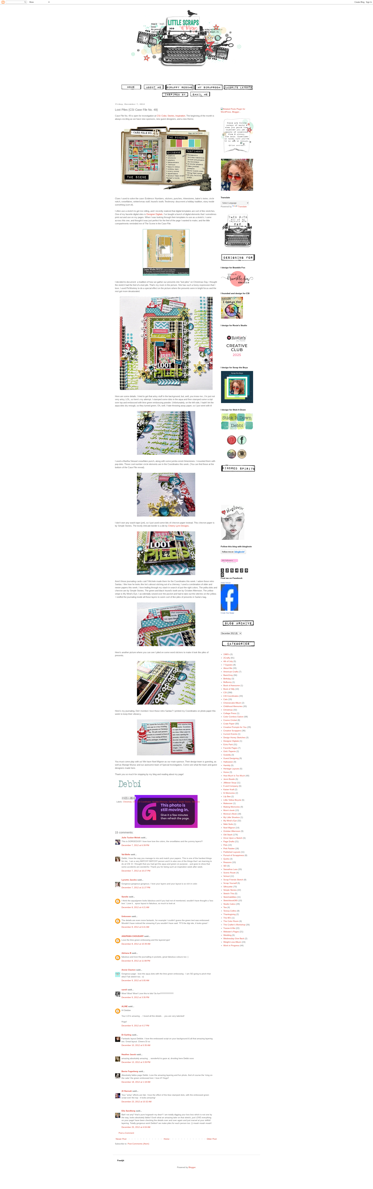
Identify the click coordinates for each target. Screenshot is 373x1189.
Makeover (228, 803)
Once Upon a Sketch (232, 838)
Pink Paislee (229, 848)
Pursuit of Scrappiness (233, 855)
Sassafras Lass (230, 869)
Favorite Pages (230, 748)
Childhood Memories (232, 706)
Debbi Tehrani (226, 583)
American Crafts (230, 671)
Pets (225, 845)
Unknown (126, 916)
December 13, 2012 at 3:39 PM (136, 1062)
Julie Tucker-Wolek (131, 837)
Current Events (230, 734)
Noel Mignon (229, 827)
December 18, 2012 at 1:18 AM (136, 1082)
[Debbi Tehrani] (229, 610)
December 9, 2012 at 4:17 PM (135, 1025)
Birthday (227, 678)
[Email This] (123, 798)
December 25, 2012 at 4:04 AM (136, 1127)
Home (166, 1139)
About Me (227, 668)
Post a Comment (126, 1133)
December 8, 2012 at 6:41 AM (135, 927)
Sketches (196, 802)
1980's (226, 654)
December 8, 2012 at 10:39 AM (136, 944)
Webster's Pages (231, 931)
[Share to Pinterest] (134, 798)
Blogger (192, 1167)
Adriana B (126, 953)
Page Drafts (228, 841)
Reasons (227, 862)
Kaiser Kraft (228, 789)
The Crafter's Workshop (234, 924)
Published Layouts (231, 852)
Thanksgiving (229, 914)
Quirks (226, 859)
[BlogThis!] (126, 798)
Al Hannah (127, 1091)
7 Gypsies (228, 665)
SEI (225, 866)
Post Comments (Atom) (138, 1144)
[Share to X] (128, 798)
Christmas (127, 802)
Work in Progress (231, 945)
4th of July (228, 661)
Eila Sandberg (128, 1111)
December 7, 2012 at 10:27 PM (136, 871)
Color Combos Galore (233, 716)
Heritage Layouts (231, 768)
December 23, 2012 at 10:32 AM (137, 1101)
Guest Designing (231, 758)
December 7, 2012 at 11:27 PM (136, 887)
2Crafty (226, 658)
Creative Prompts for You (235, 727)
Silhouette (228, 886)
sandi (124, 989)
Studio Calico (229, 904)
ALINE (125, 1006)
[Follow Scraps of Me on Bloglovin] (233, 553)
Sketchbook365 (230, 900)
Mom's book (229, 810)
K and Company (230, 786)
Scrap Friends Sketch (233, 879)
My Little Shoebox (231, 817)
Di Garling (126, 1035)
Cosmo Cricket (230, 720)
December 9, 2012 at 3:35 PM (135, 997)
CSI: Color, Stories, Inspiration (171, 115)
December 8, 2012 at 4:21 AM (135, 907)
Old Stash (173, 802)
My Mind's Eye (230, 820)
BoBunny (227, 682)
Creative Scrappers (232, 730)
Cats (225, 699)
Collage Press (229, 713)
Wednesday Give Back (233, 938)
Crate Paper (229, 723)
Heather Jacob (129, 1054)
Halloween (228, 762)
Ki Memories (229, 793)
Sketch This (228, 893)
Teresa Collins (229, 911)
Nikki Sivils (228, 824)
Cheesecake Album (232, 703)
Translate (242, 206)
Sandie (125, 897)
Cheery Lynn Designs (178, 526)
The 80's (227, 918)
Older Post (212, 1139)
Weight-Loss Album (232, 942)
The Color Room (231, 921)
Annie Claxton (129, 970)
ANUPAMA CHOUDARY (133, 936)
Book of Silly (229, 689)
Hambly (226, 765)
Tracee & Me (229, 928)
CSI (134, 802)
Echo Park (228, 744)
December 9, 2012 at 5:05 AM (135, 980)
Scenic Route (229, 872)
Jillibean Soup (229, 782)
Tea (225, 907)
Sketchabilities (229, 897)
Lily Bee (227, 796)
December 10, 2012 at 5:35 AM (136, 1045)
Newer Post (121, 1139)
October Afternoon (160, 802)
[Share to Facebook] (131, 798)
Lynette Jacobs (129, 880)
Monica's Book (230, 814)
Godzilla (227, 755)
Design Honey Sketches (234, 737)
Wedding (227, 935)
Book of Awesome (231, 685)
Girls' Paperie (229, 751)
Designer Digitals (154, 214)
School (226, 876)
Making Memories (231, 807)
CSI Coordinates (144, 802)
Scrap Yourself (230, 883)
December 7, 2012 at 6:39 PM (135, 845)
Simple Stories (184, 802)
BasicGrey (228, 675)
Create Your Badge (227, 613)
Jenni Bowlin (229, 779)
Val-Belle (126, 854)
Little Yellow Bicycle (232, 800)
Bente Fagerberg (130, 1071)
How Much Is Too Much (234, 775)
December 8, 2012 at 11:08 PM (136, 961)
